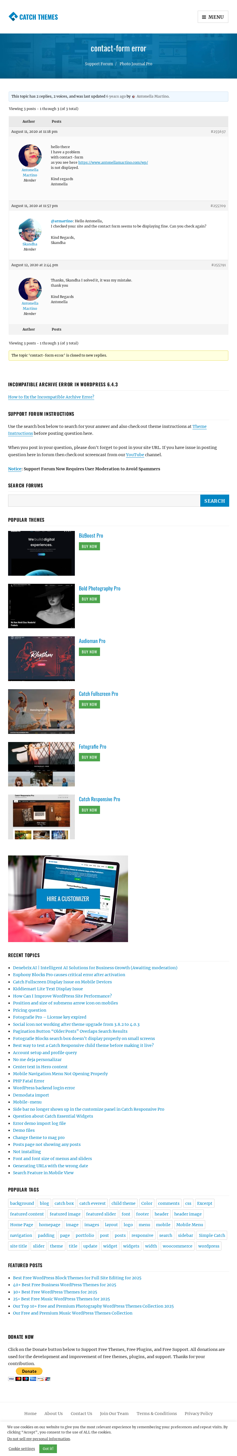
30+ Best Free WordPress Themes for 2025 (55, 1292)
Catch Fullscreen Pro (98, 693)
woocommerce (177, 1246)
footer (142, 1214)
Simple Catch (212, 1235)
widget (110, 1246)
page (65, 1235)
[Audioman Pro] (43, 658)
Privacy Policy (199, 1413)
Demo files (24, 1130)
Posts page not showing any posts (47, 1144)
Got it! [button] (48, 1448)
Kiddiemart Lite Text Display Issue (48, 988)
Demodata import (31, 1095)
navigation (21, 1235)
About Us (54, 1413)
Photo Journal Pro (136, 63)
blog (44, 1203)
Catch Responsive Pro (99, 799)
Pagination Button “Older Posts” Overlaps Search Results (70, 1031)
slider (39, 1246)
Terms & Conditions (157, 1413)
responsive (142, 1235)
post (104, 1235)
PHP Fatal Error (28, 1081)
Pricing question (29, 1010)
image (72, 1224)
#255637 (218, 131)
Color (146, 1203)
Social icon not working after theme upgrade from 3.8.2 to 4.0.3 (76, 1024)
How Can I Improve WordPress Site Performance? (62, 996)
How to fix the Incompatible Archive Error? (51, 397)
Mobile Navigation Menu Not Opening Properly (60, 1073)
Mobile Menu (189, 1224)
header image (188, 1214)
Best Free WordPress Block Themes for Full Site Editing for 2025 (77, 1277)
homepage (49, 1224)
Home (30, 1413)
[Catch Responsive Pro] (43, 816)
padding (46, 1235)
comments (168, 1203)
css (188, 1203)
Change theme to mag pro (39, 1137)
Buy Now (89, 546)
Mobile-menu (27, 1102)
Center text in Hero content (40, 1066)
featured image (65, 1214)
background (22, 1203)
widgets (131, 1246)
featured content (27, 1214)
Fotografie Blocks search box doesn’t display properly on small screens (84, 1038)
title (73, 1246)
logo (128, 1224)
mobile (163, 1224)
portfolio (85, 1235)
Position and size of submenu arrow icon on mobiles (65, 1003)
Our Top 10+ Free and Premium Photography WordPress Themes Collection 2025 (93, 1306)
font (126, 1214)
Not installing (27, 1151)
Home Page (21, 1224)
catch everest (92, 1203)
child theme (124, 1203)
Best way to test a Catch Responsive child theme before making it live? (83, 1045)
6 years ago (116, 96)
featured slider (101, 1214)
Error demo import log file (39, 1123)
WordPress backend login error (44, 1087)
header (162, 1214)
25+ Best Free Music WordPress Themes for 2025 (61, 1299)
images (91, 1224)
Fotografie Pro (92, 746)
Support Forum (99, 63)
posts (120, 1235)
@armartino (62, 221)
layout (111, 1224)
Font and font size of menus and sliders (52, 1158)
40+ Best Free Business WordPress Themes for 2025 (64, 1284)
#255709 (218, 206)
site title (18, 1246)
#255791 (218, 265)
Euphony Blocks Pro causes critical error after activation (69, 974)
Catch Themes (38, 16)
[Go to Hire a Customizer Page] (118, 898)
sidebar (185, 1235)
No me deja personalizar (37, 1059)
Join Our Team (114, 1413)
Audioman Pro (92, 640)
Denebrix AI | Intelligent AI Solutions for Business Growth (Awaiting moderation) (95, 967)
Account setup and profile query (45, 1052)
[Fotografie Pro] (43, 764)
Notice (14, 468)
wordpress (208, 1246)
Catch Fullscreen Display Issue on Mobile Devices (62, 982)
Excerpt (204, 1203)
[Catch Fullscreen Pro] (43, 711)
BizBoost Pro (91, 535)
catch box (64, 1203)
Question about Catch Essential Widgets (53, 1116)
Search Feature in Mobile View (43, 1172)
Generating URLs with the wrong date (50, 1165)
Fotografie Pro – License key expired (49, 1017)
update (90, 1246)
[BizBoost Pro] (43, 552)
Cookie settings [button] (22, 1448)
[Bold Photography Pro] (43, 605)
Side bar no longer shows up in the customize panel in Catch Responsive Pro (88, 1109)
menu (144, 1224)
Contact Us (81, 1413)
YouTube (135, 454)
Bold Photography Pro (100, 588)
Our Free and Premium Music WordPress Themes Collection (72, 1313)
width (151, 1246)
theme (56, 1246)
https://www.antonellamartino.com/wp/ (113, 162)
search (165, 1235)
